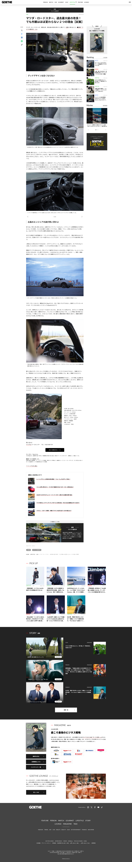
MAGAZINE (67, 824)
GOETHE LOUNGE (49, 841)
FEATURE (80, 2)
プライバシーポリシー (46, 843)
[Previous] (28, 216)
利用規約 (54, 843)
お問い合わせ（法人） (85, 843)
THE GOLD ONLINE (78, 841)
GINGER (65, 841)
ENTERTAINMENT (76, 829)
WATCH (51, 2)
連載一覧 (66, 710)
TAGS (75, 824)
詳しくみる (36, 792)
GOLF (66, 2)
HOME (27, 554)
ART (50, 829)
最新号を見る (36, 756)
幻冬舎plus (70, 841)
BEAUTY (63, 829)
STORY (88, 821)
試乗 (67, 27)
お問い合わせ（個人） (75, 843)
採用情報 (93, 843)
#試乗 (28, 549)
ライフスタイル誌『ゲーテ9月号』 (91, 737)
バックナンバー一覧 (36, 767)
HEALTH (58, 829)
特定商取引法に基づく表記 (63, 843)
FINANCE (84, 829)
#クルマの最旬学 (36, 549)
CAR (56, 2)
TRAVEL (46, 829)
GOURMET (61, 2)
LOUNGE (86, 2)
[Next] (82, 216)
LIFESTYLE (72, 2)
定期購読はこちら (36, 761)
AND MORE (91, 829)
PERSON (45, 2)
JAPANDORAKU (58, 841)
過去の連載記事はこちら (55, 450)
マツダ (28, 444)
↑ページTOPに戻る (31, 466)
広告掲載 (38, 843)
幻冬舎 (85, 841)
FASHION (40, 829)
